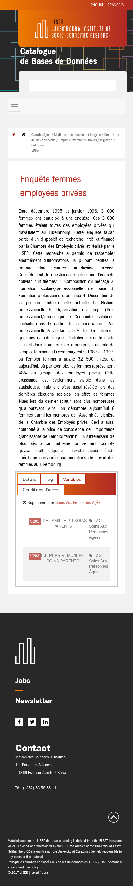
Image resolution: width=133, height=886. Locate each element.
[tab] (29, 479)
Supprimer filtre (40, 502)
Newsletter (33, 700)
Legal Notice (40, 872)
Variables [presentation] (72, 479)
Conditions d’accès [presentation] (41, 489)
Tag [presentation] (49, 479)
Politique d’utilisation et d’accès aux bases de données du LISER (52, 862)
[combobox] (72, 86)
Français (116, 4)
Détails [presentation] (29, 479)
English (98, 4)
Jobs (22, 680)
